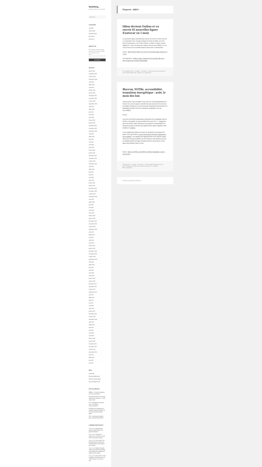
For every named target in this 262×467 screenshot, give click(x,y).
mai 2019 (91, 237)
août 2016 (91, 322)
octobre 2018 (92, 256)
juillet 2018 (92, 264)
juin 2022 (91, 139)
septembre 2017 (93, 292)
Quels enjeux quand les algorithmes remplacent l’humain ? (96, 430)
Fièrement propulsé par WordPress (132, 180)
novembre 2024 (93, 74)
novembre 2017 (93, 286)
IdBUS (131, 72)
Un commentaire (128, 167)
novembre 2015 (93, 346)
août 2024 (91, 82)
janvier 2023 (92, 123)
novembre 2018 (93, 254)
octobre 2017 (92, 289)
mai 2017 (91, 303)
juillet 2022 (92, 136)
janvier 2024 (92, 93)
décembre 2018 (93, 251)
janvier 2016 (92, 341)
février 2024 (92, 90)
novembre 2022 (93, 128)
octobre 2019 (92, 226)
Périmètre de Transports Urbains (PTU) (142, 166)
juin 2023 (91, 112)
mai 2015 (91, 363)
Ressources (91, 39)
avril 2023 (91, 114)
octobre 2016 (92, 316)
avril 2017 (91, 305)
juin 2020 (91, 204)
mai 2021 (91, 174)
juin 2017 (91, 300)
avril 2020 (91, 210)
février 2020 (92, 215)
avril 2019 (91, 240)
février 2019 (92, 245)
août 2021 (91, 166)
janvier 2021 (92, 185)
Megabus (129, 166)
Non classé (91, 36)
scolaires (132, 128)
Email (90, 54)
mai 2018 (91, 270)
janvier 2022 (92, 153)
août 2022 (91, 134)
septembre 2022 (93, 131)
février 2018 (92, 278)
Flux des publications (94, 376)
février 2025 (92, 71)
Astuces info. (92, 31)
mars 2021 (91, 180)
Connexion (91, 373)
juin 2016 (91, 327)
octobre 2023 (92, 101)
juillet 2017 (92, 297)
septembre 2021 (93, 164)
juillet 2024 (92, 84)
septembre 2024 (93, 79)
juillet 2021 (92, 169)
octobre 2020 (92, 194)
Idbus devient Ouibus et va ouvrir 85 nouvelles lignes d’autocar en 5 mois (141, 29)
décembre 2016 (93, 314)
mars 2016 (91, 335)
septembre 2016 (93, 319)
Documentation (93, 33)
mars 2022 (91, 147)
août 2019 (91, 232)
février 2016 (92, 338)
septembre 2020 (93, 196)
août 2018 (91, 262)
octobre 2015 (92, 349)
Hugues (138, 71)
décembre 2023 (93, 95)
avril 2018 (91, 273)
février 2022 (92, 150)
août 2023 (91, 106)
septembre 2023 (93, 104)
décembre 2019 (93, 221)
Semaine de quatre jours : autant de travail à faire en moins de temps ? (97, 436)
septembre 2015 (93, 352)
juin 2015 (91, 360)
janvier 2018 (92, 281)
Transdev (155, 166)
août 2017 (91, 294)
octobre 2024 (92, 76)
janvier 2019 (92, 248)
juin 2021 (91, 172)
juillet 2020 (92, 202)
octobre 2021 (92, 161)
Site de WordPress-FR (94, 381)
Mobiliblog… (94, 6)
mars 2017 (91, 308)
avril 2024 (91, 87)
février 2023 (92, 120)
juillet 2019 (92, 234)
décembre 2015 (93, 344)
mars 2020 (91, 213)
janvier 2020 (92, 218)
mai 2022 (91, 142)
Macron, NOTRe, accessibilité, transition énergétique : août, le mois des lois (144, 92)
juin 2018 (91, 267)
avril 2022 (91, 144)
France (155, 71)
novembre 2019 (93, 224)
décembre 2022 (93, 125)
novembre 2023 (93, 98)
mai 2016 (91, 330)
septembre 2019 (93, 229)
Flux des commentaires (95, 379)
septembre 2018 (93, 259)
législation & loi (158, 164)
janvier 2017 (92, 311)
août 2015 (91, 355)
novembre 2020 (93, 191)
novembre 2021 (93, 158)
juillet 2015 (92, 357)
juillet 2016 (92, 324)
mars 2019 (91, 243)
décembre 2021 (93, 155)
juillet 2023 (92, 109)
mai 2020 (91, 207)
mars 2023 (91, 117)
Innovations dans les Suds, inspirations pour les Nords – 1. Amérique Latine (97, 398)
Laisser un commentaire (145, 72)
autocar (151, 71)
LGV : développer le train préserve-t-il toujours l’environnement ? (96, 404)
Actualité (91, 28)
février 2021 (92, 183)
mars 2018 (91, 275)
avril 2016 (91, 333)
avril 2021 (91, 177)
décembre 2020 (93, 188)
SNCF (135, 72)
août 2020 (91, 199)
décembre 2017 (93, 284)
